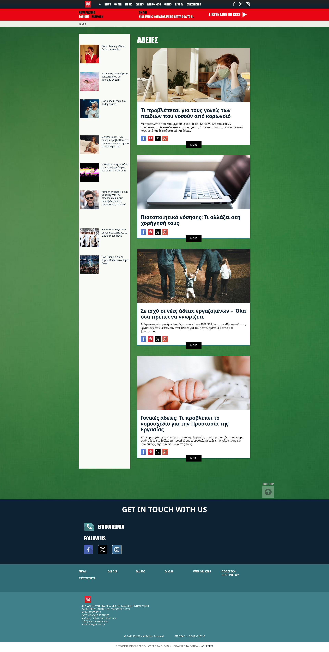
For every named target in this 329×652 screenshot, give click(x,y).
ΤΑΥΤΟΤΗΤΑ (87, 578)
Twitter (240, 4)
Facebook (233, 4)
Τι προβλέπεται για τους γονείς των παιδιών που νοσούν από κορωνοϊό (186, 113)
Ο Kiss (168, 4)
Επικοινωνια (111, 526)
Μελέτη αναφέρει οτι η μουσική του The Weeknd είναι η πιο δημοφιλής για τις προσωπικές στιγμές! (115, 198)
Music (128, 4)
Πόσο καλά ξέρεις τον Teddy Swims (114, 102)
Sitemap (180, 636)
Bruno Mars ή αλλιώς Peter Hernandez (113, 47)
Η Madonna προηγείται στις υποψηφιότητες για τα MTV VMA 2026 (115, 167)
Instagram (247, 4)
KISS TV (179, 4)
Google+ (165, 138)
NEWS (83, 571)
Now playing (87, 12)
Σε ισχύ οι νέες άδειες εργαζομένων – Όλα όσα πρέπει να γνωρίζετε (193, 313)
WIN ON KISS (202, 571)
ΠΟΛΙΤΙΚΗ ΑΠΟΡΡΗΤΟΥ (230, 573)
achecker (207, 646)
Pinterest (150, 138)
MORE (193, 144)
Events (140, 4)
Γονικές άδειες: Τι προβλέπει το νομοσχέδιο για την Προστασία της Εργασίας (185, 423)
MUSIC (140, 571)
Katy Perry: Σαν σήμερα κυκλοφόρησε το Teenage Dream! (115, 76)
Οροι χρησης (197, 636)
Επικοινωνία (194, 4)
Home (100, 4)
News (108, 4)
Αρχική (83, 23)
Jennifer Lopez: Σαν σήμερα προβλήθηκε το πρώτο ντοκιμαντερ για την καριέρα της (115, 141)
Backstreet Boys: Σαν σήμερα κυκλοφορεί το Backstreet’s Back (114, 232)
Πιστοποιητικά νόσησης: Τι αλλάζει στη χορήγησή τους (190, 220)
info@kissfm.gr (97, 624)
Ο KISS (168, 571)
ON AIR (112, 571)
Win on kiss (154, 4)
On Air (118, 4)
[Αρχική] (88, 4)
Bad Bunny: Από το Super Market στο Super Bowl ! (115, 260)
